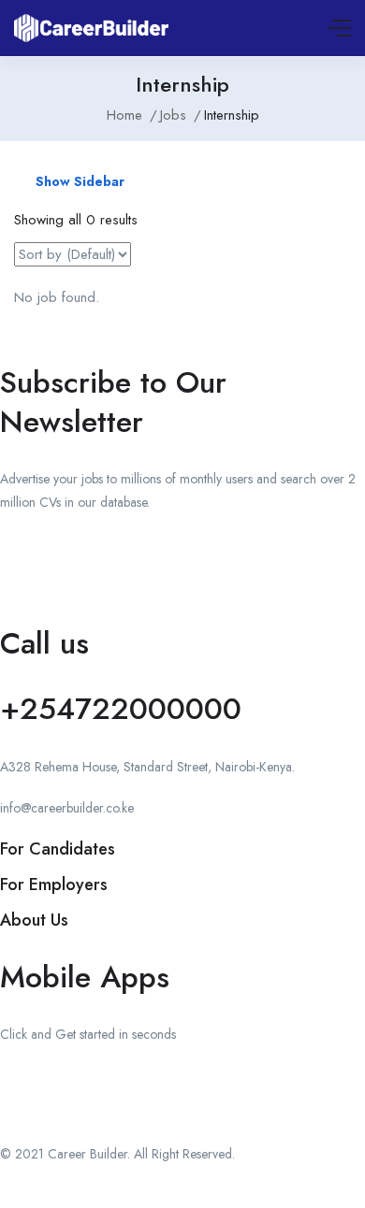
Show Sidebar (78, 181)
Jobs (173, 115)
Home (124, 115)
